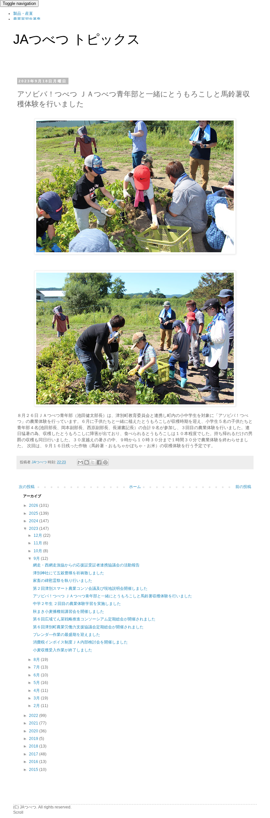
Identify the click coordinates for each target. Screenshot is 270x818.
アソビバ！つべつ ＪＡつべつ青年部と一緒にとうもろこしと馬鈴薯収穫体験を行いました (112, 596)
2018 (34, 746)
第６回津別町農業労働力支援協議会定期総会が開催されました (88, 627)
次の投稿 (27, 486)
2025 (34, 513)
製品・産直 (23, 13)
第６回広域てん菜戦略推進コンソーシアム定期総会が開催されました (94, 619)
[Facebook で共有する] (99, 462)
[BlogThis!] (86, 462)
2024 (34, 521)
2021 (34, 723)
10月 (38, 551)
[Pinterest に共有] (105, 462)
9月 (37, 558)
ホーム (135, 486)
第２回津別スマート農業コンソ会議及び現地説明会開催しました (90, 588)
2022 (34, 715)
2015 (34, 769)
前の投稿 (243, 486)
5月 (37, 682)
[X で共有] (93, 462)
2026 (34, 505)
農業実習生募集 (27, 19)
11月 (38, 543)
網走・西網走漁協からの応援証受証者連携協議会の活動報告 (86, 565)
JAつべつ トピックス (76, 39)
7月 (37, 667)
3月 (37, 698)
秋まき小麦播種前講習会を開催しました (68, 611)
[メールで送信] (80, 462)
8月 (37, 659)
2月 (37, 705)
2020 (34, 731)
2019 (34, 738)
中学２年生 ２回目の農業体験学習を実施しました (77, 603)
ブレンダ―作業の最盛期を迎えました (66, 634)
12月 (38, 535)
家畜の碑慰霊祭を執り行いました (62, 580)
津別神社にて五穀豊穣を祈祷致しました (68, 573)
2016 (34, 761)
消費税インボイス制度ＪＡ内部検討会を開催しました (80, 642)
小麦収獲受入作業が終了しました (62, 650)
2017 (34, 754)
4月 (37, 690)
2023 (34, 528)
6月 (37, 675)
